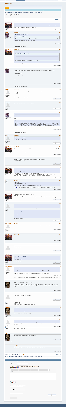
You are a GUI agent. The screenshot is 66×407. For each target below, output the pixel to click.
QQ (54, 29)
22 (21, 19)
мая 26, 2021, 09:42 (16, 89)
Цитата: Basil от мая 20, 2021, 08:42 (20, 51)
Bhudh (7, 293)
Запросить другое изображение (18, 383)
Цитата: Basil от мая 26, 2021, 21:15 (20, 137)
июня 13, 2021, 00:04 (16, 146)
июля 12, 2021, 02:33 (16, 345)
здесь (34, 10)
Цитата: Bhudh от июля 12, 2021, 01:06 (21, 309)
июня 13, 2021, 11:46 (16, 180)
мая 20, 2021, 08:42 (16, 32)
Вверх (6, 354)
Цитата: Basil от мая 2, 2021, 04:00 (20, 23)
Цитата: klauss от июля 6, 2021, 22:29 (20, 256)
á (10, 368)
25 (24, 19)
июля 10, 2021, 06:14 (16, 266)
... (12, 19)
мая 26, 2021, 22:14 (16, 135)
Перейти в (45, 358)
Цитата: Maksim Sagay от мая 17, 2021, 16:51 (21, 34)
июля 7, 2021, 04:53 (16, 254)
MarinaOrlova (9, 266)
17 (16, 19)
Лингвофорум (8, 3)
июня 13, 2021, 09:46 (16, 167)
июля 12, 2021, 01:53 (16, 307)
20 (19, 19)
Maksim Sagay (9, 21)
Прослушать (12, 383)
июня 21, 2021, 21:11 (16, 203)
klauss (7, 244)
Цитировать (58, 29)
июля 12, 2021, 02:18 (17, 333)
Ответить (56, 19)
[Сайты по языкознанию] (5, 302)
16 (15, 19)
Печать (60, 19)
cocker (7, 89)
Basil (7, 32)
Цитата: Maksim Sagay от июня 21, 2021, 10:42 (22, 211)
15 (14, 19)
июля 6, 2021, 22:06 (16, 234)
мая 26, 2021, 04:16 (16, 68)
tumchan (8, 102)
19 (18, 19)
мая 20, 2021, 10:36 (16, 49)
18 (17, 19)
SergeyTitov (8, 223)
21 (20, 19)
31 (31, 354)
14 (13, 19)
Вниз (5, 19)
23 (22, 19)
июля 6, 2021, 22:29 (16, 244)
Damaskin (8, 281)
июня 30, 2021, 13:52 (16, 223)
